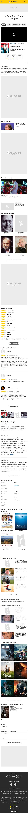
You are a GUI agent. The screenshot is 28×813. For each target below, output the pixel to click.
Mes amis (19, 55)
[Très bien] (3, 314)
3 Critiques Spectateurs (14, 406)
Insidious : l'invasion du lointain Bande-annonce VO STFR (7, 695)
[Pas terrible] (3, 336)
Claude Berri (12, 50)
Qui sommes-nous (8, 797)
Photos (3, 411)
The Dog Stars (13, 706)
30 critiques (8, 389)
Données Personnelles (23, 798)
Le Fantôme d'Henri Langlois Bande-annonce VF (20, 124)
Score (8, 336)
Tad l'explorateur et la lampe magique (8, 731)
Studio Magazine (10, 319)
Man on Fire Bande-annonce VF (21, 695)
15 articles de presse (14, 343)
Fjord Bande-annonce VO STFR (21, 660)
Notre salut (3, 729)
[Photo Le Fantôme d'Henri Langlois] (4, 415)
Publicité (19, 797)
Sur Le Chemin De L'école (7, 530)
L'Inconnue (3, 724)
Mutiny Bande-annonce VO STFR (7, 660)
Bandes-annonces (7, 121)
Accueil (2, 13)
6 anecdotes (16, 494)
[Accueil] (13, 2)
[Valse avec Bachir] (21, 540)
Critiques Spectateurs (8, 348)
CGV (26, 797)
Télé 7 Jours (9, 321)
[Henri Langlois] (7, 223)
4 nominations (16, 485)
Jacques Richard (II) (15, 46)
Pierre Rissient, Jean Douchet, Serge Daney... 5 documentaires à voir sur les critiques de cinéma (11, 197)
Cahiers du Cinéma (11, 310)
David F (8, 387)
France (15, 482)
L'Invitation (3, 719)
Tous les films (10, 13)
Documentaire (13, 44)
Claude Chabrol (21, 254)
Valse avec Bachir (21, 549)
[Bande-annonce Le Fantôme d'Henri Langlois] (5, 48)
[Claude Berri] (7, 244)
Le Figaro (9, 328)
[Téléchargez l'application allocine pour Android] (16, 784)
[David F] (3, 388)
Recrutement (15, 797)
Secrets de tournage (8, 422)
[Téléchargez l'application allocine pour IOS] (12, 784)
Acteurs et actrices (7, 213)
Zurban (8, 325)
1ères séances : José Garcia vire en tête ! (19, 205)
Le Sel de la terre (7, 549)
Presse (8, 55)
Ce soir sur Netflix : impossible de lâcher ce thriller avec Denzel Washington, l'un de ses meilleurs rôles (20, 610)
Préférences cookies (14, 798)
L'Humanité (9, 318)
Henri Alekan (22, 49)
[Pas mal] (3, 327)
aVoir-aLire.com (10, 312)
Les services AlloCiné (20, 800)
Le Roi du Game (4, 736)
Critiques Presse (7, 308)
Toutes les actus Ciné (14, 594)
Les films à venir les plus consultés (14, 742)
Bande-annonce (13, 710)
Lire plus (3, 369)
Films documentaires (16, 13)
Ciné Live (9, 314)
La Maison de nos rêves (5, 722)
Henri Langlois (15, 49)
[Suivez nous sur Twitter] (10, 776)
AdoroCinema (6, 793)
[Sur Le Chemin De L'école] (7, 521)
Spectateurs (14, 55)
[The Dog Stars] (5, 712)
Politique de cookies (5, 798)
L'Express (9, 316)
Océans (21, 530)
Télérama (9, 334)
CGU (23, 797)
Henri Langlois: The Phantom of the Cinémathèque (13, 601)
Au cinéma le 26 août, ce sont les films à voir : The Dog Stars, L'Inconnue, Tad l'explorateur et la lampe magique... (21, 578)
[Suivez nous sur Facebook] (7, 776)
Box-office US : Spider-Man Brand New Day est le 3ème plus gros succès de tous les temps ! (21, 586)
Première (9, 332)
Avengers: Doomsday (5, 733)
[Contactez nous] (21, 776)
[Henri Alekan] (21, 223)
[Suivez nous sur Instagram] (14, 776)
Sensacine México (18, 793)
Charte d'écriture (12, 800)
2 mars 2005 (12, 43)
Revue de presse (17, 339)
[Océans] (21, 521)
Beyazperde (21, 791)
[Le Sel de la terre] (7, 540)
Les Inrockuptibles (11, 330)
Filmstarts (3, 791)
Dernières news (6, 178)
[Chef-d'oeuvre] (3, 310)
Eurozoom (16, 483)
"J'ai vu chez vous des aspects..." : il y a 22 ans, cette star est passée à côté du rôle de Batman (21, 562)
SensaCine (12, 791)
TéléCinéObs (9, 323)
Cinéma (5, 13)
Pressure (2, 738)
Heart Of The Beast (4, 726)
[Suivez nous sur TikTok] (17, 776)
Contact (2, 797)
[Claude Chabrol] (21, 244)
